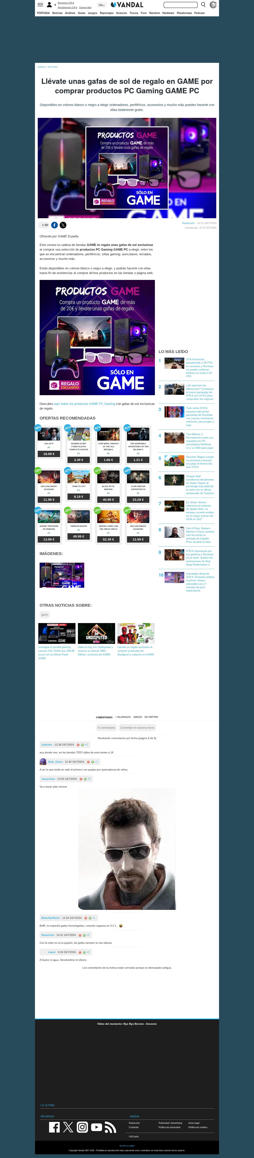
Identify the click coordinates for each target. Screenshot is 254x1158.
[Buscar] (203, 4)
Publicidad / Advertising (170, 1123)
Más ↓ (102, 5)
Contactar (134, 1127)
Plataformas (184, 13)
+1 (96, 761)
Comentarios (104, 717)
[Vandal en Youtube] (96, 1127)
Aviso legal (194, 1123)
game (44, 614)
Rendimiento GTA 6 (67, 7)
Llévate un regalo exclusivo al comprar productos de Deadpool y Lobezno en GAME (136, 651)
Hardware (168, 13)
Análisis (70, 13)
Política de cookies (197, 1127)
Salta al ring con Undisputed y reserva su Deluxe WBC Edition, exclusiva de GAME (95, 651)
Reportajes (107, 13)
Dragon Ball (85, 7)
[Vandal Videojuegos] (127, 4)
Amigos (137, 717)
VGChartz (134, 1136)
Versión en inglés (127, 1146)
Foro (144, 13)
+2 (87, 934)
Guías (81, 13)
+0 (86, 744)
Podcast (199, 13)
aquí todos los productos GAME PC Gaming (84, 404)
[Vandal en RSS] (110, 1127)
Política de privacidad (169, 1127)
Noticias (57, 13)
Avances (121, 13)
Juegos (92, 13)
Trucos (134, 13)
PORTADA (43, 13)
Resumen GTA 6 (66, 3)
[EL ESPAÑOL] (213, 4)
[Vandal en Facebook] (54, 1127)
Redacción (188, 223)
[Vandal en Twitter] (68, 1127)
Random (154, 13)
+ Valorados (123, 717)
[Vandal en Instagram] (82, 1127)
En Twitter (151, 717)
